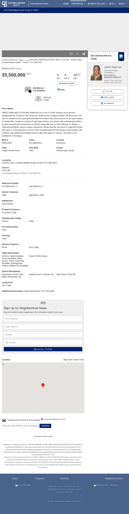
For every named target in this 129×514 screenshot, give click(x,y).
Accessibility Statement (61, 489)
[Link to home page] (14, 4)
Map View (67, 359)
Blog (113, 5)
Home (66, 4)
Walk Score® (47, 436)
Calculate (45, 426)
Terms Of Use (55, 486)
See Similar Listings (66, 83)
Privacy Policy (72, 486)
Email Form (109, 97)
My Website (109, 103)
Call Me (108, 91)
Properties (78, 5)
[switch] (71, 53)
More (122, 5)
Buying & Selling (97, 5)
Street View (79, 359)
